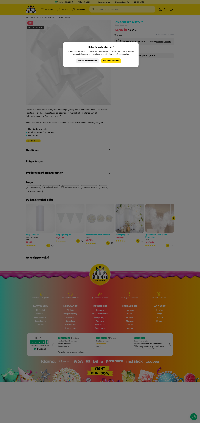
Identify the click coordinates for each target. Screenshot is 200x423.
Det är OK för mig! (111, 61)
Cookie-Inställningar (87, 61)
